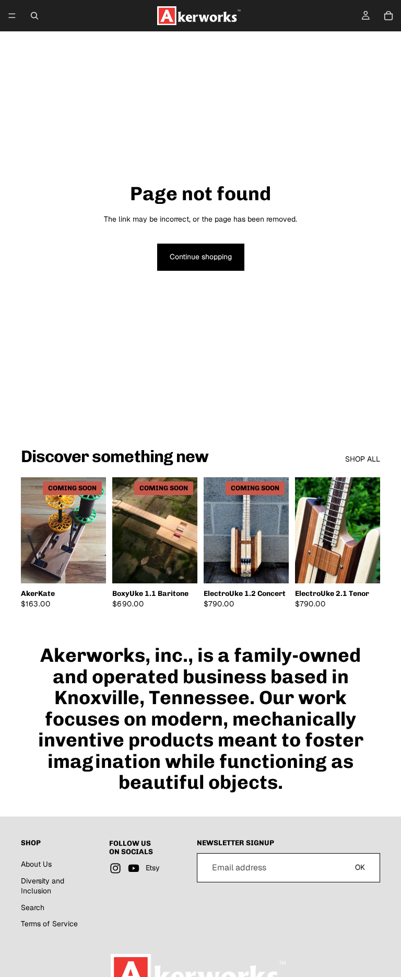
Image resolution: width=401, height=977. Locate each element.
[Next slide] (94, 530)
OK (360, 867)
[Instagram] (115, 868)
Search (32, 907)
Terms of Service (49, 923)
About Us (36, 864)
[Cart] (388, 15)
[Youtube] (133, 868)
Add (372, 567)
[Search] (34, 15)
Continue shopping (201, 256)
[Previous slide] (32, 530)
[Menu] (12, 16)
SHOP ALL (362, 459)
